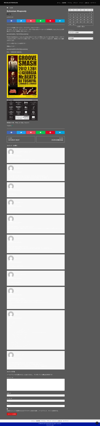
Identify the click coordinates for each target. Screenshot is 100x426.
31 (73, 24)
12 (80, 17)
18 (77, 19)
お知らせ (87, 2)
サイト (8, 403)
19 (80, 19)
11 (77, 17)
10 (73, 17)
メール (9, 398)
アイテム (70, 2)
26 (80, 22)
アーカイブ (71, 36)
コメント (10, 377)
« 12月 (79, 26)
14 (88, 17)
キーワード (93, 2)
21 (88, 19)
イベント (81, 2)
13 (84, 17)
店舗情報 (64, 2)
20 (84, 19)
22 (91, 19)
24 (73, 22)
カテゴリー (71, 30)
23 (70, 22)
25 (77, 22)
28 (88, 22)
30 (70, 24)
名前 (9, 393)
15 (91, 17)
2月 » (83, 26)
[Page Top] (97, 423)
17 (73, 19)
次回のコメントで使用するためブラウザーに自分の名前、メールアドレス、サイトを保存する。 (33, 410)
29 (91, 22)
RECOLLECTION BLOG (11, 2)
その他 (8, 14)
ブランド (75, 2)
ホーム (58, 2)
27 (84, 22)
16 (70, 19)
